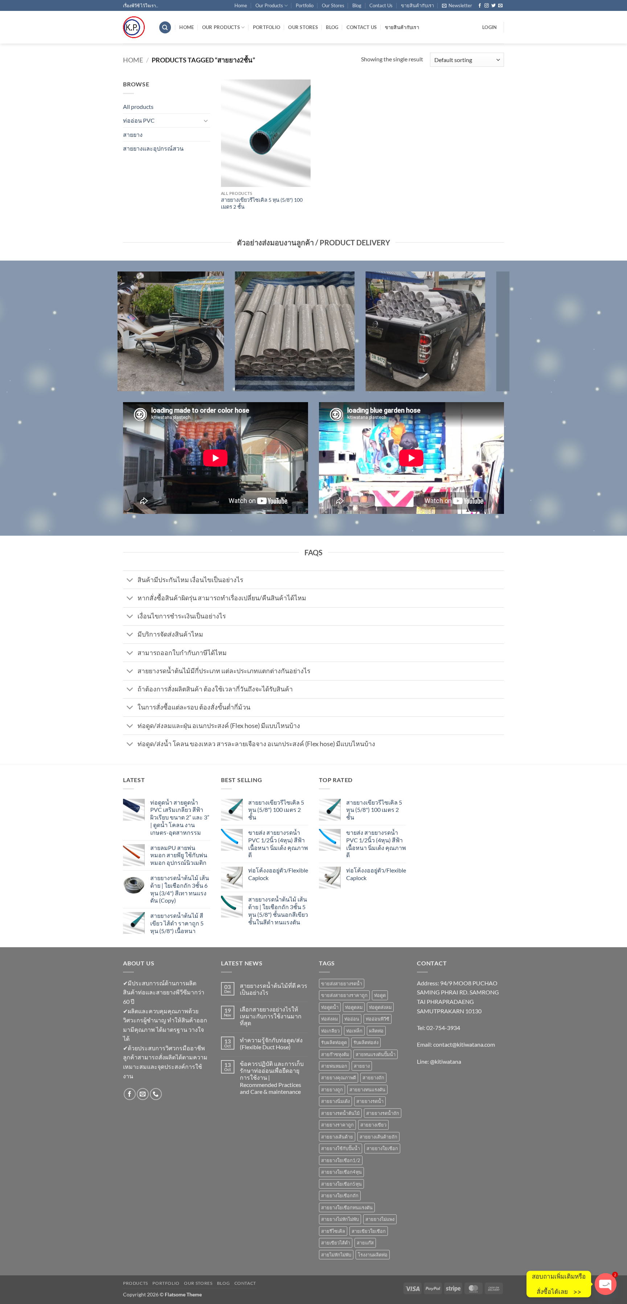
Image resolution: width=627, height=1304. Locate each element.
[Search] (165, 27)
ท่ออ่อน (351, 1019)
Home (240, 5)
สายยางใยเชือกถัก (339, 1195)
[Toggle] (205, 120)
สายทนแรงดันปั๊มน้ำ (376, 1054)
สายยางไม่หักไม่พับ (340, 1219)
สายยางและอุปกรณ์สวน (153, 148)
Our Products (269, 5)
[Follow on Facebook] (480, 5)
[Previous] (121, 336)
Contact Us (381, 5)
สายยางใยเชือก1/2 (340, 1160)
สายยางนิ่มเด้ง (335, 1101)
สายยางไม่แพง (379, 1219)
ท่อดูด (380, 995)
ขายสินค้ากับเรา (417, 5)
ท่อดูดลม (353, 1007)
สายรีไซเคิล (333, 1231)
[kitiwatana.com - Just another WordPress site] (135, 27)
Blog (356, 5)
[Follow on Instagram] (486, 5)
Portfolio (305, 5)
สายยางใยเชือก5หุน (341, 1184)
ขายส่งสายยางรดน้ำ (341, 983)
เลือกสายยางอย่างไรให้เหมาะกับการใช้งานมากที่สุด (271, 1016)
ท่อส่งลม (329, 1019)
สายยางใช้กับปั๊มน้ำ (340, 1148)
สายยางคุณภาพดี (338, 1077)
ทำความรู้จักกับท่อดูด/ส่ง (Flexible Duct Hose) (271, 1043)
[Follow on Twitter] (493, 5)
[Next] (505, 336)
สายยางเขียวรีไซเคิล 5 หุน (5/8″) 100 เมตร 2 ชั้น (262, 203)
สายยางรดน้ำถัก (382, 1113)
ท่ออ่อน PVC (139, 120)
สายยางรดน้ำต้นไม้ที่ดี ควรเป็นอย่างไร (273, 989)
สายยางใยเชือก (382, 1148)
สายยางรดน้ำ (370, 1101)
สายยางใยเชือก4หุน (341, 1172)
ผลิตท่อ (376, 1031)
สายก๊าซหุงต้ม (335, 1054)
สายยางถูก (332, 1089)
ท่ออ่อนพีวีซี (377, 1019)
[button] (457, 5)
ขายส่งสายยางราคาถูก (344, 995)
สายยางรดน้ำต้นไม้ (340, 1113)
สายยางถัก (373, 1077)
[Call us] (156, 1094)
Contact (245, 1283)
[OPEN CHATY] (605, 1284)
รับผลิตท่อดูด (334, 1042)
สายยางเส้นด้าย (337, 1137)
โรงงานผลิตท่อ (373, 1255)
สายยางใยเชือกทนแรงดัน (347, 1207)
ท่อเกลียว (330, 1031)
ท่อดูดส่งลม (380, 1007)
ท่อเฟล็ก (354, 1031)
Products (135, 1283)
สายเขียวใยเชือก (369, 1231)
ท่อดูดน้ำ (330, 1007)
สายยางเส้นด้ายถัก (378, 1137)
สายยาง (133, 134)
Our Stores (333, 5)
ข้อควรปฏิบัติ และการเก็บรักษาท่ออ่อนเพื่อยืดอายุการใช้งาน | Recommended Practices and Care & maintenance (272, 1077)
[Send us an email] (500, 5)
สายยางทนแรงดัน (367, 1089)
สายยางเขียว (373, 1125)
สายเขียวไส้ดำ (335, 1243)
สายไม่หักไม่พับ (336, 1255)
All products (138, 106)
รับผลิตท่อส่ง (365, 1042)
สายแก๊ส (365, 1243)
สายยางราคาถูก (337, 1125)
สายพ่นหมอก (334, 1066)
